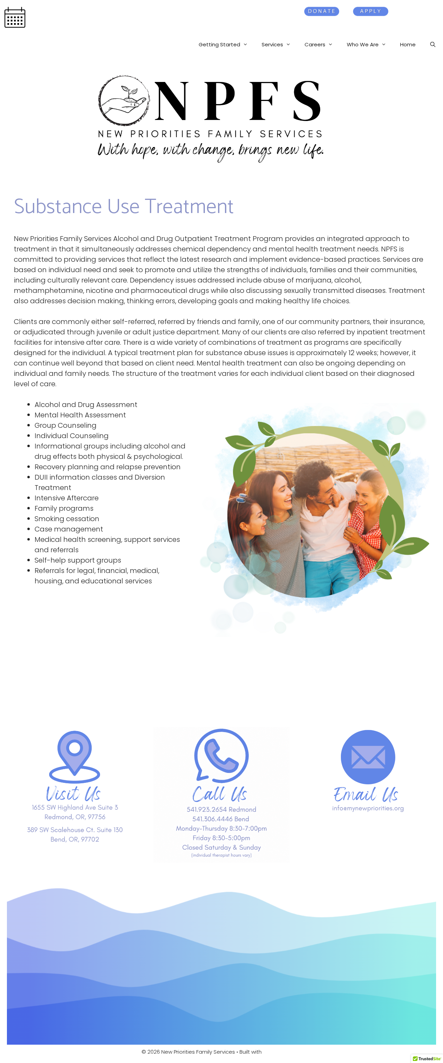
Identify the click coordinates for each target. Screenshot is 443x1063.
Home (408, 44)
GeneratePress (282, 1051)
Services (272, 44)
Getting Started (219, 44)
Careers (315, 44)
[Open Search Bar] (433, 44)
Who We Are (363, 44)
